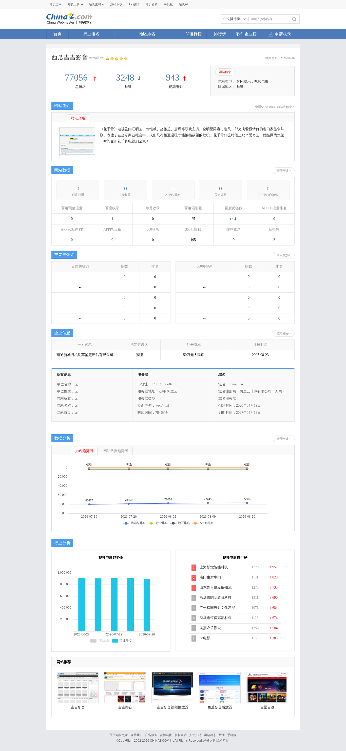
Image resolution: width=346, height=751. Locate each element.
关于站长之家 (119, 735)
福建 (128, 87)
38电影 (205, 638)
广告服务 (151, 735)
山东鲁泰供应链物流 (216, 587)
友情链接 (166, 735)
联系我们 (136, 735)
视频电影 (176, 87)
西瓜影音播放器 (219, 707)
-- (173, 188)
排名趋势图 (84, 451)
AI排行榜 (193, 34)
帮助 (222, 735)
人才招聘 (195, 735)
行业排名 (91, 34)
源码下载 (116, 4)
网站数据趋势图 (115, 451)
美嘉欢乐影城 (210, 628)
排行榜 (220, 34)
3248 (125, 77)
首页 (57, 34)
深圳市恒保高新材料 (216, 618)
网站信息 (225, 72)
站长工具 (74, 4)
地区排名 (147, 34)
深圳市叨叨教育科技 (216, 597)
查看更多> (284, 171)
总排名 (80, 87)
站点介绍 (78, 118)
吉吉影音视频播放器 (172, 707)
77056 (77, 77)
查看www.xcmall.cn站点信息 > (275, 107)
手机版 (231, 735)
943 (173, 77)
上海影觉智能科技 (214, 567)
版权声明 (181, 735)
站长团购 (151, 4)
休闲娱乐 (244, 81)
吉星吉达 (267, 707)
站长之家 (55, 4)
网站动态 (210, 735)
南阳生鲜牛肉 (210, 577)
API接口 (133, 4)
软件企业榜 (246, 34)
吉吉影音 (78, 707)
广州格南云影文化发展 (217, 608)
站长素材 (95, 4)
